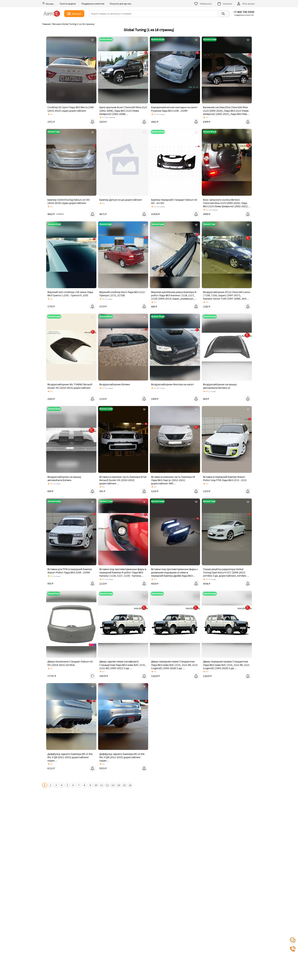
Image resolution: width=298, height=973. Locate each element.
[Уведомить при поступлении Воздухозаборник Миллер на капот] (196, 399)
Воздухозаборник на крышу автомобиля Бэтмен (64, 478)
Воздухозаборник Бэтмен (114, 384)
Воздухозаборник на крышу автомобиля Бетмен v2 (220, 386)
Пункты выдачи (68, 3)
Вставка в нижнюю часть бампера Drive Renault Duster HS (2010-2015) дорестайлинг (123, 480)
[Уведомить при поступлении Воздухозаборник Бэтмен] (144, 399)
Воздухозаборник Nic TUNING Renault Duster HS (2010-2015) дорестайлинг (69, 386)
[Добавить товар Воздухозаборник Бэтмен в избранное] (144, 317)
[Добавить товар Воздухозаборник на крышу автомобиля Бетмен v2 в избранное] (248, 317)
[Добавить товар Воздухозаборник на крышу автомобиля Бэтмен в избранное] (93, 410)
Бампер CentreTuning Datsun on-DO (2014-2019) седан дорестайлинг (68, 201)
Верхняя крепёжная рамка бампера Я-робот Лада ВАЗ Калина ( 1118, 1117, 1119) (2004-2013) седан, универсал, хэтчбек (174, 297)
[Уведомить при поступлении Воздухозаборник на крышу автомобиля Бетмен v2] (248, 399)
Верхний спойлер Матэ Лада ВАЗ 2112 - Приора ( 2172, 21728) (122, 293)
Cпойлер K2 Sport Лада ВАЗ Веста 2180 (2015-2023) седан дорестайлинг (70, 108)
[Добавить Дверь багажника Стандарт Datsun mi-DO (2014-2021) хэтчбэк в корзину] (92, 676)
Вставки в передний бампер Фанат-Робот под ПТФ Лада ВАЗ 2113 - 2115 (224, 478)
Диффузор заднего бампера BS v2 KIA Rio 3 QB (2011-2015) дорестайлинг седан (122, 757)
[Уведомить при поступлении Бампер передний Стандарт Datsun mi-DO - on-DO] (196, 214)
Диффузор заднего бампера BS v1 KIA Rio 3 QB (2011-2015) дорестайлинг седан (70, 757)
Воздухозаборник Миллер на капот (172, 384)
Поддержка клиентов (92, 3)
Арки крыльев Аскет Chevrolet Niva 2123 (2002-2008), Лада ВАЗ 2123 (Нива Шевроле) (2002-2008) (123, 110)
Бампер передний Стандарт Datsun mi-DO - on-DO (174, 201)
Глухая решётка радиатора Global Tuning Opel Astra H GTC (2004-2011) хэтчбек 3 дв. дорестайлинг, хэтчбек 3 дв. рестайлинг (225, 574)
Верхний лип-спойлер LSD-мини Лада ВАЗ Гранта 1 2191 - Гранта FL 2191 (70, 293)
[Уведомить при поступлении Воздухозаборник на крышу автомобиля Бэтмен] (92, 491)
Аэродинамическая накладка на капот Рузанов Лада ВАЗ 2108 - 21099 (174, 108)
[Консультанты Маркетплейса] (292, 940)
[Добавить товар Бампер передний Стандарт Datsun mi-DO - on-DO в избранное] (196, 133)
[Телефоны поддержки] (292, 948)
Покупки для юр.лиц (120, 3)
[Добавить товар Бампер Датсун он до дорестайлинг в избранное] (144, 133)
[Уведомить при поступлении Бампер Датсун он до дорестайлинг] (144, 214)
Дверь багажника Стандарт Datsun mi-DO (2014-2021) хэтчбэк (70, 663)
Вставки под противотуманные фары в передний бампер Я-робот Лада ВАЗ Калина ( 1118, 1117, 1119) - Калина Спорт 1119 (122, 574)
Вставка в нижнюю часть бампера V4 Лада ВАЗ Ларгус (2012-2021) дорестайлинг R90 (173, 480)
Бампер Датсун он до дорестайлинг (120, 199)
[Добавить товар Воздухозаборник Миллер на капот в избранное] (196, 317)
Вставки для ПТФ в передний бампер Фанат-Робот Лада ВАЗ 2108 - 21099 (69, 570)
